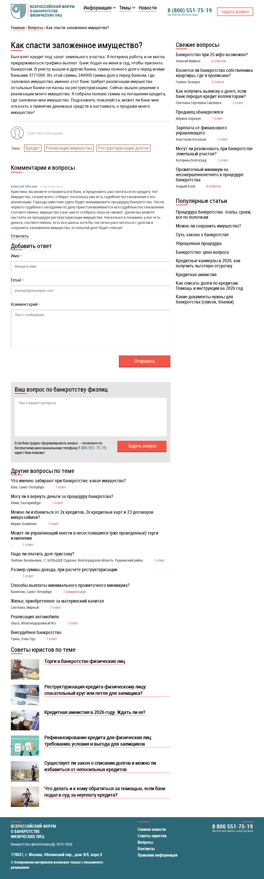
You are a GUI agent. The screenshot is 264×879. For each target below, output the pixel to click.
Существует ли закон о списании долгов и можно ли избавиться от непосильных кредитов (100, 766)
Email (17, 280)
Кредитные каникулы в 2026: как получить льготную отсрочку (208, 263)
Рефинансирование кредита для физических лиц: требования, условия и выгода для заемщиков (98, 740)
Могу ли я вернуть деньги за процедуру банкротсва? (62, 496)
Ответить (20, 236)
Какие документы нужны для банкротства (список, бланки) (205, 299)
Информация (98, 7)
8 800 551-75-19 (92, 448)
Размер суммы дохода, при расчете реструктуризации (64, 569)
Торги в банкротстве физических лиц (84, 661)
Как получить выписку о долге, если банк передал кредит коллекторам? (211, 93)
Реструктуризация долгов (123, 148)
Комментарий (25, 304)
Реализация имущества (69, 148)
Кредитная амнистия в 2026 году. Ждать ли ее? (94, 712)
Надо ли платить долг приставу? (42, 553)
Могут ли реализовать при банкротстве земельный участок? (214, 151)
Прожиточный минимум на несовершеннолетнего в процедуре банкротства (209, 174)
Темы (125, 7)
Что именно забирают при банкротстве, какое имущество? (68, 480)
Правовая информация (158, 855)
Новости (148, 7)
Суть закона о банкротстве (202, 234)
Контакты (146, 848)
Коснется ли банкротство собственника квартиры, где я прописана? (214, 72)
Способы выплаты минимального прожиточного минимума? (70, 585)
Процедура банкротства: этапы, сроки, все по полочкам (213, 214)
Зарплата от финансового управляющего (201, 130)
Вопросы (145, 842)
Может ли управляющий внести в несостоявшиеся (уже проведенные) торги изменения (84, 535)
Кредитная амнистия (196, 274)
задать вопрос (235, 11)
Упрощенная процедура (199, 243)
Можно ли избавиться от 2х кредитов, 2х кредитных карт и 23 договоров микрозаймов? (82, 514)
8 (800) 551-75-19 (190, 10)
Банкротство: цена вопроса (202, 252)
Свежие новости (152, 829)
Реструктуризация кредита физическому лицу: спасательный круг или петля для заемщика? (95, 689)
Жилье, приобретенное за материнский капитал (57, 600)
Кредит (33, 148)
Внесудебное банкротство (36, 632)
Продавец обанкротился (199, 111)
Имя (16, 256)
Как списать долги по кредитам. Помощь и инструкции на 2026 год (209, 285)
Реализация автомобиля (35, 616)
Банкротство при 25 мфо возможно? (212, 54)
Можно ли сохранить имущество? (208, 225)
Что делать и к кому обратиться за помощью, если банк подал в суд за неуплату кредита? (105, 791)
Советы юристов (152, 836)
